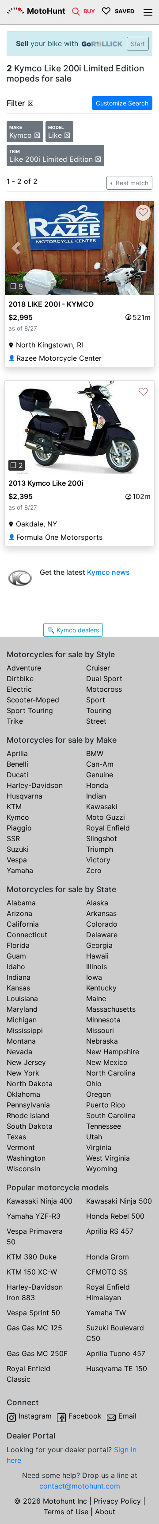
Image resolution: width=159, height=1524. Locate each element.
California (23, 924)
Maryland (22, 1009)
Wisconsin (23, 1168)
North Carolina (111, 1072)
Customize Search (122, 103)
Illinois (96, 966)
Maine (96, 998)
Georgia (99, 945)
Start (138, 43)
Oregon (98, 1094)
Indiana (18, 977)
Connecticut (27, 934)
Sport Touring (30, 710)
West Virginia (108, 1158)
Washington (26, 1158)
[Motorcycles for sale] (76, 10)
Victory (98, 859)
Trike (15, 721)
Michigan (22, 1019)
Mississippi (25, 1030)
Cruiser (98, 667)
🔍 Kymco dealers (73, 630)
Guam (16, 955)
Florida (18, 945)
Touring (98, 710)
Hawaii (97, 955)
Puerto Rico (105, 1104)
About (105, 1511)
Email (127, 1415)
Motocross (104, 689)
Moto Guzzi (105, 817)
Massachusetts (111, 1009)
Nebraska (102, 1041)
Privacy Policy (117, 1501)
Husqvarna (24, 795)
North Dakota (30, 1083)
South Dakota (30, 1126)
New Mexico (107, 1062)
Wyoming (101, 1168)
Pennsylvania (28, 1104)
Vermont (21, 1147)
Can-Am (100, 764)
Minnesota (103, 1019)
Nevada (19, 1051)
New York (23, 1072)
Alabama (21, 902)
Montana (21, 1041)
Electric (19, 689)
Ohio (94, 1083)
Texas (16, 1136)
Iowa (94, 977)
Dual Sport (104, 678)
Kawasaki (101, 806)
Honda (97, 785)
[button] (16, 248)
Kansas (18, 987)
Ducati (17, 774)
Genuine (99, 774)
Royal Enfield (108, 827)
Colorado (101, 924)
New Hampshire (112, 1051)
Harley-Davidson (35, 785)
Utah (94, 1136)
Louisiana (22, 998)
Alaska (97, 902)
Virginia (98, 1147)
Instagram (35, 1415)
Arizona (19, 913)
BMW (94, 753)
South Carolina (111, 1115)
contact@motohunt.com (79, 1485)
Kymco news (108, 572)
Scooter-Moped (33, 699)
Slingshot (101, 838)
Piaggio (19, 827)
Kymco (18, 817)
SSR (13, 838)
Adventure (24, 667)
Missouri (100, 1030)
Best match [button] (131, 183)
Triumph (99, 849)
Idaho (16, 966)
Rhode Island (28, 1115)
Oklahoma (23, 1094)
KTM (14, 806)
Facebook (85, 1415)
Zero (94, 870)
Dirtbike (20, 678)
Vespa (17, 859)
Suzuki (18, 849)
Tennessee (103, 1126)
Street (96, 721)
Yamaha (20, 870)
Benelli (17, 764)
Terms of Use (66, 1511)
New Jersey (26, 1062)
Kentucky (101, 987)
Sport (95, 699)
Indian (96, 795)
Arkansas (101, 913)
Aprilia (17, 753)
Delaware (101, 934)
